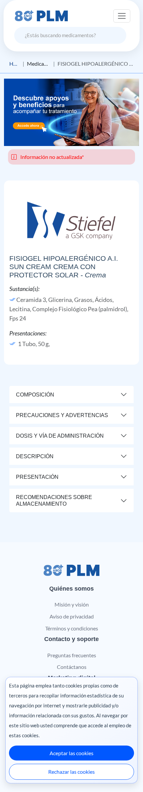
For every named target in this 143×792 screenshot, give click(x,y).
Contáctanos (71, 667)
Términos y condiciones (71, 628)
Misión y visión (72, 604)
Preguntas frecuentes (71, 655)
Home (14, 64)
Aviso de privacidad (72, 616)
